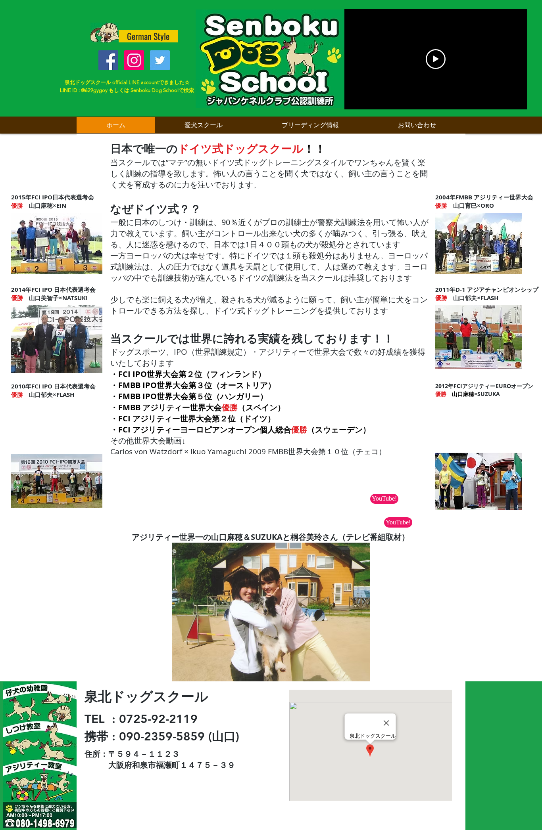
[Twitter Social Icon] (160, 60)
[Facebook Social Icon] (108, 60)
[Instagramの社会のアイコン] (134, 60)
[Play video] (436, 59)
